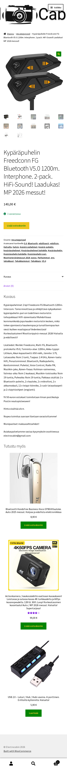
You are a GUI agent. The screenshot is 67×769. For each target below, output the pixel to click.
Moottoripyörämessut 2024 (17, 257)
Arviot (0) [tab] (9, 285)
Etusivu (10, 33)
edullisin (54, 243)
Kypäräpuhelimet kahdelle (34, 250)
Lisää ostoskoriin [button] (33, 525)
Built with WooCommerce (17, 751)
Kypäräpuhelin (55, 250)
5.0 (25, 243)
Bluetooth (33, 243)
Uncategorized (23, 33)
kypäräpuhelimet (12, 250)
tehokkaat (9, 261)
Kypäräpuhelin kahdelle (15, 254)
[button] (58, 54)
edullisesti (44, 243)
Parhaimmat (44, 257)
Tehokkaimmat (22, 261)
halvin (16, 247)
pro (52, 257)
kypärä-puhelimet (28, 247)
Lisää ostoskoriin (16, 225)
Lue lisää (33, 713)
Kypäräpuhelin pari (37, 254)
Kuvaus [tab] (7, 276)
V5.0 (44, 261)
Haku (33, 763)
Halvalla (8, 247)
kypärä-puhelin (45, 247)
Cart (51, 761)
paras (34, 257)
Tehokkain (36, 261)
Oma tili (11, 763)
